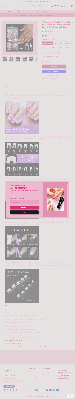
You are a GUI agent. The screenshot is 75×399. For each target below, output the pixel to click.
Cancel (24, 212)
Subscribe (23, 207)
